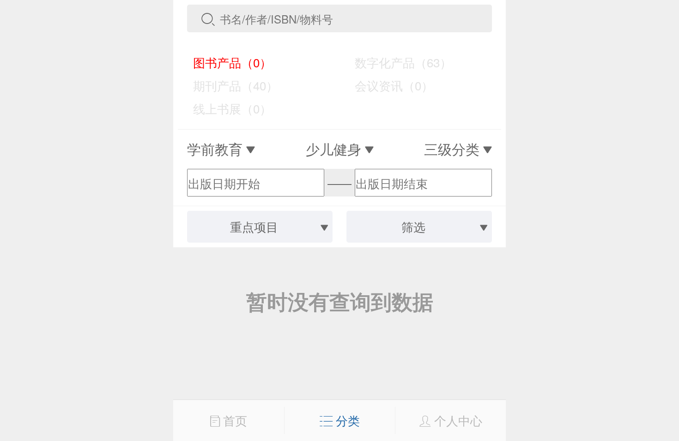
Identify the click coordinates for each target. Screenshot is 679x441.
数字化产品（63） (397, 62)
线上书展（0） (226, 108)
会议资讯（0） (387, 85)
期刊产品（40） (229, 85)
